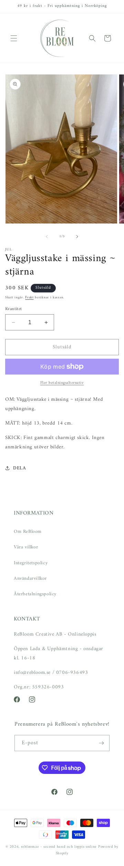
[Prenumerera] (101, 743)
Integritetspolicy (31, 563)
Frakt (29, 297)
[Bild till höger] (77, 236)
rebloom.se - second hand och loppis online (59, 847)
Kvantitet (13, 309)
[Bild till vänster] (46, 236)
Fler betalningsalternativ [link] (62, 383)
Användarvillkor (30, 578)
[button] (13, 38)
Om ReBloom (28, 531)
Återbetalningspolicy (35, 594)
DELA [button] (19, 468)
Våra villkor (26, 547)
